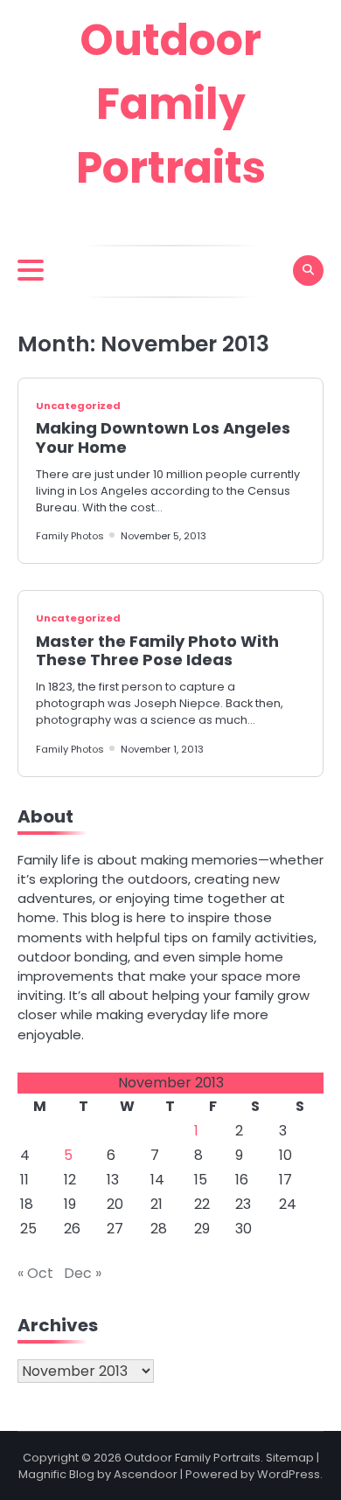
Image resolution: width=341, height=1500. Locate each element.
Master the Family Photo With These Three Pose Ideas (157, 650)
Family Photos (70, 536)
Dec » (82, 1273)
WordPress (288, 1474)
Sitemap (290, 1457)
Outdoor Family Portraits (171, 104)
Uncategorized (78, 406)
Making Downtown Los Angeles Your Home (163, 437)
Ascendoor (145, 1474)
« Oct (35, 1273)
